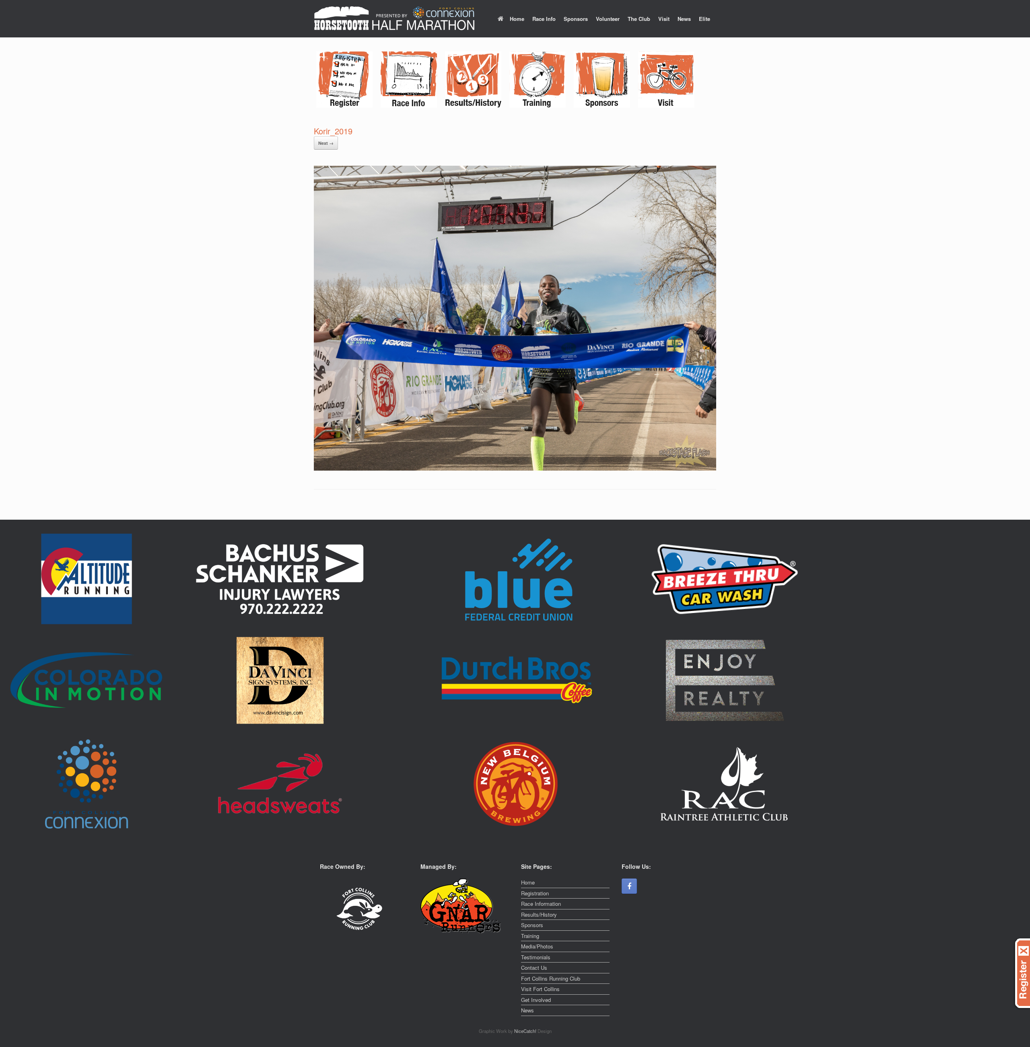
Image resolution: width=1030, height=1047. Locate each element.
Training (530, 936)
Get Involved (536, 1000)
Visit (664, 19)
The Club (639, 19)
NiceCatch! (526, 1031)
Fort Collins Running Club (550, 978)
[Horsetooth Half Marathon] (394, 18)
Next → (326, 143)
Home (517, 19)
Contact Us (534, 967)
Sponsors (576, 19)
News (684, 19)
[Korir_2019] (515, 468)
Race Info (544, 19)
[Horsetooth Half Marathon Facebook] (629, 886)
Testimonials (535, 957)
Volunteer (608, 19)
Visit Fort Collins (540, 989)
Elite (704, 19)
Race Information (541, 903)
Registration (535, 893)
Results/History (539, 914)
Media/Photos (537, 946)
